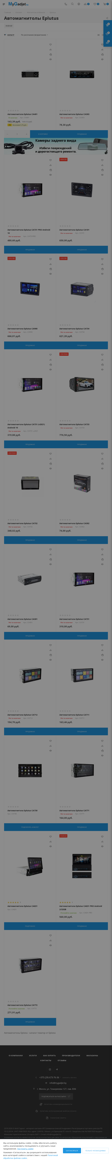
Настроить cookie (25, 1148)
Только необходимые (95, 1151)
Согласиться (72, 1151)
